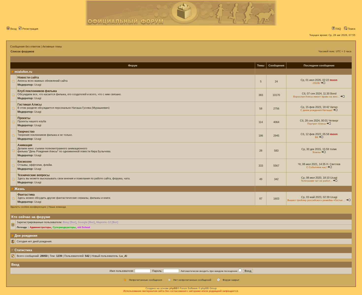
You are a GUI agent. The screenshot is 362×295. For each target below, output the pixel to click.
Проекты (23, 118)
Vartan (334, 107)
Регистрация (30, 28)
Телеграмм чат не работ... (316, 180)
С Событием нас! (316, 167)
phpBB (173, 288)
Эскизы (316, 152)
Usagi (37, 84)
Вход (13, 28)
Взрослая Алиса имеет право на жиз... (316, 96)
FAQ (338, 28)
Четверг (333, 120)
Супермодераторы (64, 227)
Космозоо (24, 161)
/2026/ (316, 83)
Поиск (351, 28)
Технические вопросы (33, 175)
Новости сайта (28, 77)
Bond (333, 93)
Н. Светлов (333, 164)
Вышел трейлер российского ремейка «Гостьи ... (316, 200)
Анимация (24, 145)
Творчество (25, 131)
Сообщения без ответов (25, 46)
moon (333, 79)
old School (83, 227)
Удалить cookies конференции (28, 206)
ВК (316, 137)
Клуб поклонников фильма (37, 91)
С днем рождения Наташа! (316, 110)
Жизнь (20, 189)
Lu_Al (123, 255)
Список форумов (22, 51)
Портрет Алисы (316, 123)
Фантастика (26, 194)
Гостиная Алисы (29, 104)
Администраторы (40, 227)
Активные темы (52, 46)
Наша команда (57, 206)
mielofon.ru (23, 72)
